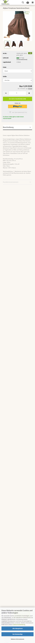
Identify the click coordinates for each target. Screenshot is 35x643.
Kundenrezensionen (10, 182)
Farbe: (5, 67)
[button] (6, 93)
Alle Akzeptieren (17, 628)
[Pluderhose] (17, 26)
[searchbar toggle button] (22, 2)
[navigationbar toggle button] (32, 2)
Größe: (5, 76)
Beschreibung (8, 127)
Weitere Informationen (17, 639)
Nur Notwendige (18, 634)
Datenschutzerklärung (19, 624)
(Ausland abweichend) (22, 59)
